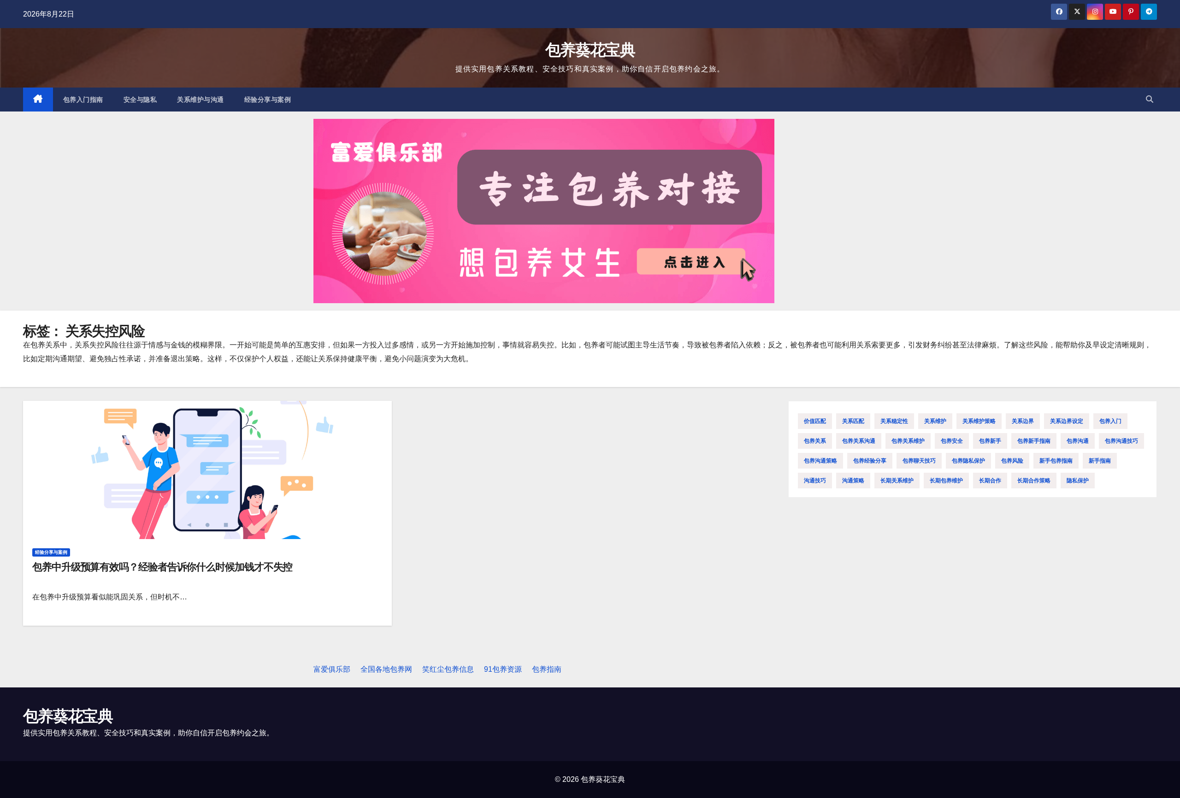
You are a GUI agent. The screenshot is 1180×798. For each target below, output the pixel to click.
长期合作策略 (1033, 480)
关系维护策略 (979, 421)
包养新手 (990, 441)
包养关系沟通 (858, 441)
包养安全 (952, 441)
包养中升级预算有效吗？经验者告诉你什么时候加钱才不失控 (162, 567)
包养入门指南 (83, 99)
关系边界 (1023, 421)
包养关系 (815, 441)
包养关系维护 (908, 441)
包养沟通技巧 (1121, 441)
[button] (1149, 99)
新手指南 (1100, 461)
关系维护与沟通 (200, 99)
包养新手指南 (1033, 441)
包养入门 (1110, 421)
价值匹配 (815, 421)
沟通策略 (853, 480)
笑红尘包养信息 (448, 669)
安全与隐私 (140, 99)
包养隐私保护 (968, 461)
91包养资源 (503, 669)
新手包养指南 (1056, 461)
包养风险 (1012, 461)
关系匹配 (853, 421)
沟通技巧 (815, 480)
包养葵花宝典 (590, 49)
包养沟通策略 (820, 461)
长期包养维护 (946, 480)
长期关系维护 (897, 480)
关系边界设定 (1066, 421)
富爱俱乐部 (331, 669)
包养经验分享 (869, 461)
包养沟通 (1078, 441)
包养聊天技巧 (919, 461)
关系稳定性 (894, 421)
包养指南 (546, 669)
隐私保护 (1078, 480)
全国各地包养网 (386, 669)
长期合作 (990, 480)
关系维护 (935, 421)
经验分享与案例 (267, 99)
